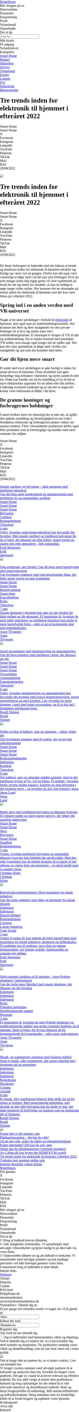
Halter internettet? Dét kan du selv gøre (26, 1145)
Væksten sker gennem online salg (22, 1160)
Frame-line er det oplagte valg (20, 1133)
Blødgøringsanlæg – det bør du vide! (24, 1137)
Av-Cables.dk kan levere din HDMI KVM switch (33, 1152)
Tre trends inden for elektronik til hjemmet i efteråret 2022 (38, 1156)
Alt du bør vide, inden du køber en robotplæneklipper (35, 1141)
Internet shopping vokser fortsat (21, 1164)
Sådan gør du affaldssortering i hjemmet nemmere (33, 1149)
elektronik (61, 320)
